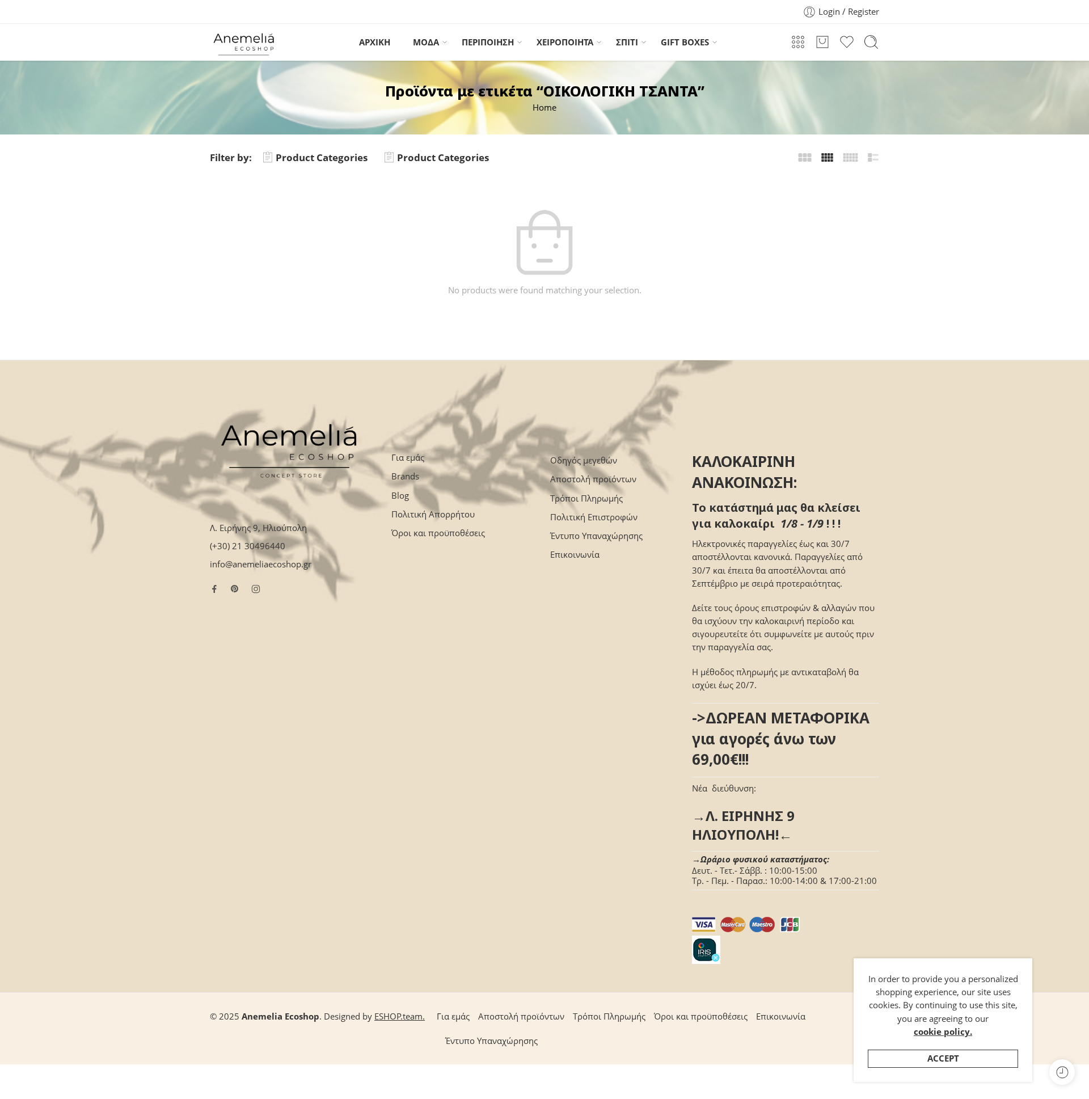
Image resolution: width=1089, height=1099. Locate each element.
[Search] (871, 42)
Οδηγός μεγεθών (583, 460)
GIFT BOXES (685, 42)
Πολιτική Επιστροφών (594, 517)
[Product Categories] (798, 42)
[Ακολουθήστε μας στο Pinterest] (234, 588)
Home (544, 107)
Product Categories (322, 157)
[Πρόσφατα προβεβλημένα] (1062, 1072)
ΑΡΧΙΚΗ (374, 42)
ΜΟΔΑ (426, 42)
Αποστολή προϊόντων (593, 479)
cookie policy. (943, 1031)
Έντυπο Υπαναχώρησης (596, 535)
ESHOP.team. (399, 1016)
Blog (400, 495)
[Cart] (822, 42)
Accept (943, 1058)
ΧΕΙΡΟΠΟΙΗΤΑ (565, 42)
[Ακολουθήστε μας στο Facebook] (214, 588)
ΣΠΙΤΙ (627, 42)
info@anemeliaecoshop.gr (260, 564)
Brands (405, 476)
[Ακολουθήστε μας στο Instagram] (256, 589)
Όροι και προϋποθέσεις (438, 533)
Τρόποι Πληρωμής (586, 498)
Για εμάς (407, 457)
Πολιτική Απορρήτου (433, 514)
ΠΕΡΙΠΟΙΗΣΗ (488, 42)
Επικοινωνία (575, 554)
